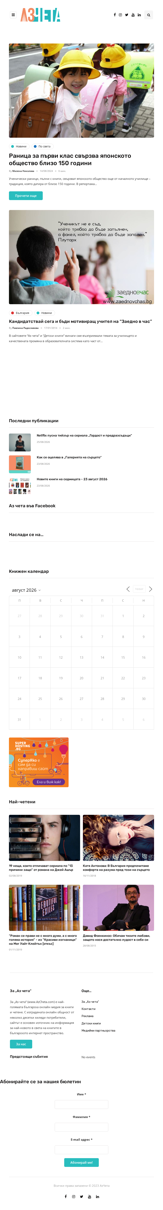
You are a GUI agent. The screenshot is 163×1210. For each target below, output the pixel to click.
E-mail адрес (81, 1139)
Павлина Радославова (25, 328)
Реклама (87, 1016)
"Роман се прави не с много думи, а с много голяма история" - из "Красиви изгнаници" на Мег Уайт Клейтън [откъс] (43, 940)
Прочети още (26, 196)
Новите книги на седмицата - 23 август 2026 (72, 479)
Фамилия (81, 1117)
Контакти (88, 1009)
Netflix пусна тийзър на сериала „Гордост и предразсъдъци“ (84, 435)
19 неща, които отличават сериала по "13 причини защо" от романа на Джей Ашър (41, 868)
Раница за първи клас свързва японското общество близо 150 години (70, 159)
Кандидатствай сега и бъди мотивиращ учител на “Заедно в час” (80, 321)
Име (81, 1094)
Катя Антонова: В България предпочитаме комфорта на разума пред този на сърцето (116, 868)
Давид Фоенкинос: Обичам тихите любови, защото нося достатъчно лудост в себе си (116, 938)
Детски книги (91, 1023)
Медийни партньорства (98, 1030)
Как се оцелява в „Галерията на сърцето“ (69, 457)
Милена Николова (23, 171)
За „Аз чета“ (90, 1002)
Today (139, 589)
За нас (21, 1044)
